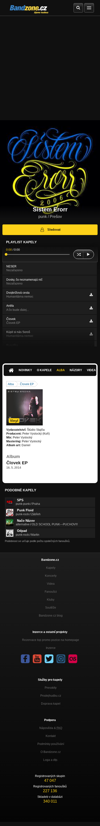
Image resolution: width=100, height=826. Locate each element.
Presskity (51, 687)
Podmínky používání (50, 744)
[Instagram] (61, 658)
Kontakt (51, 736)
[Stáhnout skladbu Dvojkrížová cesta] (91, 294)
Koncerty (51, 575)
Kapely (50, 567)
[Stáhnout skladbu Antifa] (91, 308)
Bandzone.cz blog (51, 615)
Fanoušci (51, 591)
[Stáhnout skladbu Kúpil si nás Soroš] (91, 334)
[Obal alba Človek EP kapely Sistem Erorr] (24, 407)
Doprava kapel (50, 703)
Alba (61, 370)
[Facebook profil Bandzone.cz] (25, 658)
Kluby (50, 599)
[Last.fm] (72, 658)
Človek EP (27, 384)
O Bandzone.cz (51, 752)
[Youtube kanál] (37, 658)
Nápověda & (50, 728)
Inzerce (51, 648)
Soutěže (50, 607)
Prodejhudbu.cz (50, 695)
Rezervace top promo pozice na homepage (50, 640)
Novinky (25, 370)
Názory (76, 370)
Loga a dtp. (50, 760)
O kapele (44, 370)
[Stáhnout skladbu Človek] (91, 321)
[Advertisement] (50, 68)
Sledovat (53, 229)
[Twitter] (49, 658)
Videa (51, 583)
